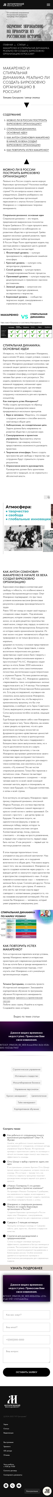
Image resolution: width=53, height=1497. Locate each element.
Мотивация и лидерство (26, 1076)
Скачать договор (10, 1471)
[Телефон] (12, 1487)
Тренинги (7, 1446)
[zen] (6, 1487)
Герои (6, 1424)
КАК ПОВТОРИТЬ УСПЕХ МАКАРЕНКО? (28, 150)
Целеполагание (39, 1095)
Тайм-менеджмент (26, 1102)
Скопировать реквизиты (13, 1475)
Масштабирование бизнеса (26, 1082)
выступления (9, 997)
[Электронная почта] (18, 1487)
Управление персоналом (26, 1089)
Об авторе (8, 1451)
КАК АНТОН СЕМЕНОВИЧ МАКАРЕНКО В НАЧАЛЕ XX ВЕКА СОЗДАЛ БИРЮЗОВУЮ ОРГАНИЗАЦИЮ (28, 141)
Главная (8, 44)
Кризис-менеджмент (16, 1095)
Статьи (21, 44)
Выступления (8, 1442)
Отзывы (7, 1455)
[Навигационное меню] (48, 5)
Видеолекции (8, 1433)
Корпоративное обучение (26, 1109)
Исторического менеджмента (26, 994)
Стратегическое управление (26, 1069)
